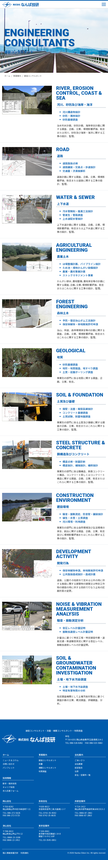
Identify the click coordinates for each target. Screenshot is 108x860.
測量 (41, 763)
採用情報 (7, 777)
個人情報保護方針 (10, 852)
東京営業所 (44, 825)
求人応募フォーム (10, 790)
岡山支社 (7, 801)
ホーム (7, 75)
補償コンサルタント (47, 767)
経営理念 (79, 767)
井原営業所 (80, 801)
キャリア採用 (8, 787)
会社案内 (79, 754)
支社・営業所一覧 (82, 775)
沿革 (77, 771)
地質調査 (43, 771)
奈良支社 (43, 801)
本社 (67, 736)
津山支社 (7, 825)
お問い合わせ (8, 763)
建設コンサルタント (47, 760)
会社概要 (79, 763)
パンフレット (9, 767)
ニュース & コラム (11, 760)
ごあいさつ (80, 760)
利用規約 (24, 852)
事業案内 (17, 75)
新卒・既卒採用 (9, 783)
